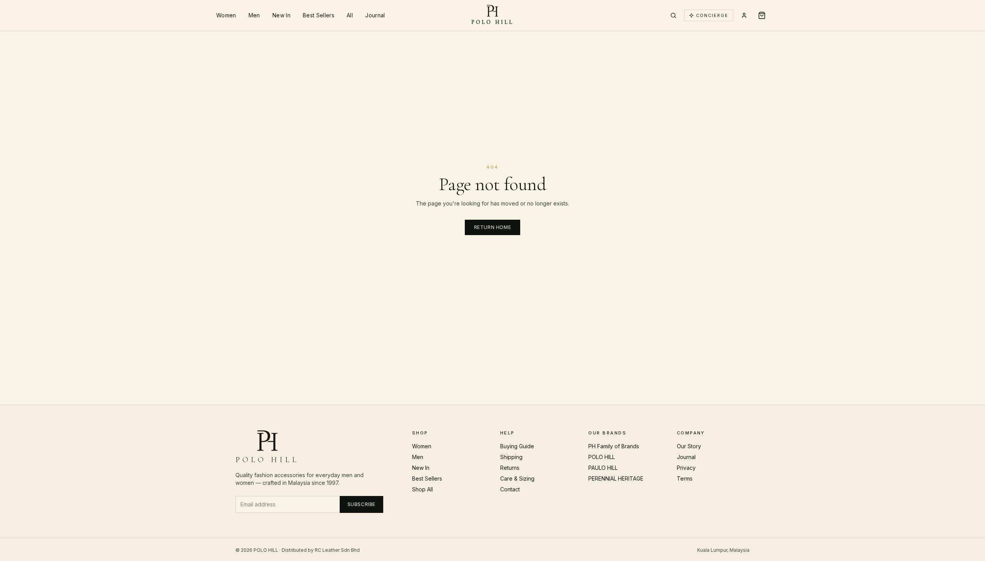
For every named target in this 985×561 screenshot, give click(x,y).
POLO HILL (601, 457)
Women (226, 15)
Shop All (422, 489)
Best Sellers (318, 15)
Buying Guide (517, 446)
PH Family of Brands (613, 446)
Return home (492, 227)
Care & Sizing (517, 478)
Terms (685, 478)
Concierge (712, 15)
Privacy (686, 467)
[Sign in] (744, 15)
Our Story (689, 446)
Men (254, 15)
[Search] (673, 15)
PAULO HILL (603, 467)
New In (281, 15)
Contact (510, 489)
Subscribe (361, 504)
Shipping (511, 457)
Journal (375, 15)
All (350, 15)
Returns (509, 467)
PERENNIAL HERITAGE (615, 478)
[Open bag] (762, 15)
